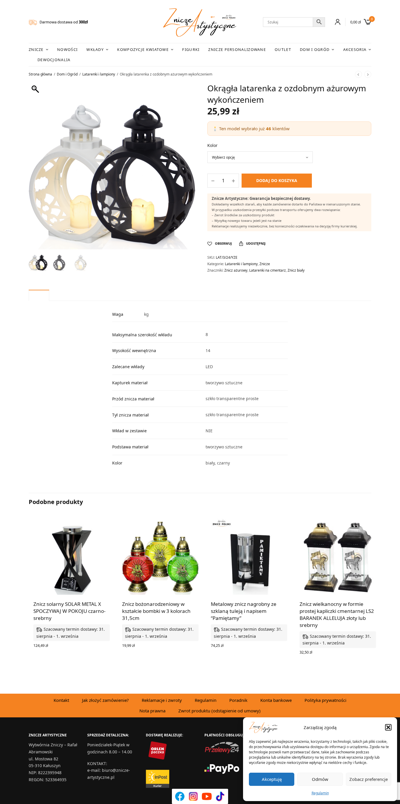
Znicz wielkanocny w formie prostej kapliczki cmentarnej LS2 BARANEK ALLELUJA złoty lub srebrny (337, 614)
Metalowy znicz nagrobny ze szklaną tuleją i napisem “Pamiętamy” (243, 611)
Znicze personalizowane (237, 49)
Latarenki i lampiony (98, 74)
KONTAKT (96, 763)
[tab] (39, 295)
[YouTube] (207, 796)
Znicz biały (296, 270)
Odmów (320, 779)
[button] (388, 727)
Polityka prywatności (325, 700)
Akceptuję (272, 779)
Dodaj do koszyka (276, 180)
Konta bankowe (276, 700)
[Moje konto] (335, 22)
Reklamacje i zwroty (162, 700)
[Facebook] (180, 796)
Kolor (212, 145)
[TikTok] (220, 796)
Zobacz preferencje (368, 779)
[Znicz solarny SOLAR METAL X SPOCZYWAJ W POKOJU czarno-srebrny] (71, 556)
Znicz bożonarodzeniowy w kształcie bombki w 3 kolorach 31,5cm (156, 611)
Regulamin (320, 793)
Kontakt (61, 700)
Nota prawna (152, 711)
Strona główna (40, 74)
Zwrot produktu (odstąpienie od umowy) (219, 711)
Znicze (36, 49)
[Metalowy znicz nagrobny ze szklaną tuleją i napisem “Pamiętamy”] (249, 556)
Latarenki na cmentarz (267, 270)
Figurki (190, 49)
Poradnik (238, 700)
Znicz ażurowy (235, 270)
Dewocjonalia (54, 59)
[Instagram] (193, 796)
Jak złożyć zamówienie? (105, 700)
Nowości (67, 49)
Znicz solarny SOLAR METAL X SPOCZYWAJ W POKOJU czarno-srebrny (69, 611)
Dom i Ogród (314, 49)
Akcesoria (355, 49)
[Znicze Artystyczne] (200, 22)
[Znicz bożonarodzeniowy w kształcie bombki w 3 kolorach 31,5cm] (160, 556)
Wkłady (95, 49)
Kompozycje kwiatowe (143, 49)
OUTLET (283, 49)
